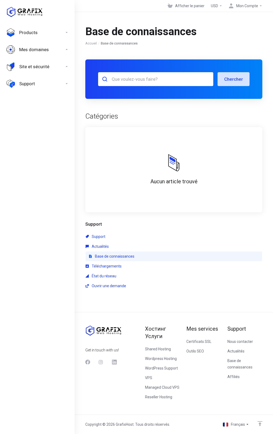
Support (98, 236)
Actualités (100, 246)
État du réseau (103, 276)
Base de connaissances (114, 256)
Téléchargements (106, 266)
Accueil (91, 43)
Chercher (233, 79)
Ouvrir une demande (108, 286)
